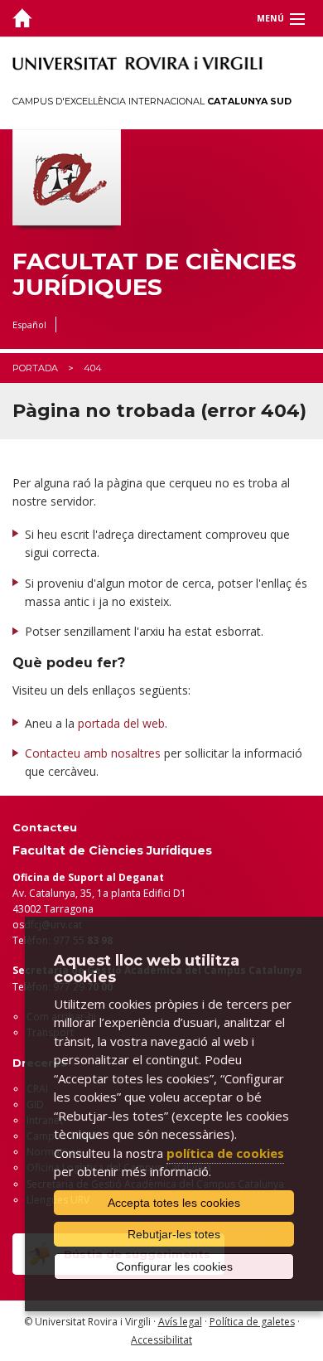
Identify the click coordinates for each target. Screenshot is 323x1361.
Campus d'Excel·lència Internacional (152, 101)
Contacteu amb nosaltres (93, 753)
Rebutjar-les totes (174, 1234)
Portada (35, 368)
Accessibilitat (161, 1340)
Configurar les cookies (174, 1266)
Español (29, 324)
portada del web (121, 723)
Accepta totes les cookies (174, 1202)
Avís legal (180, 1322)
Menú (270, 18)
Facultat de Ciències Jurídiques (154, 274)
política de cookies (225, 1153)
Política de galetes (252, 1322)
